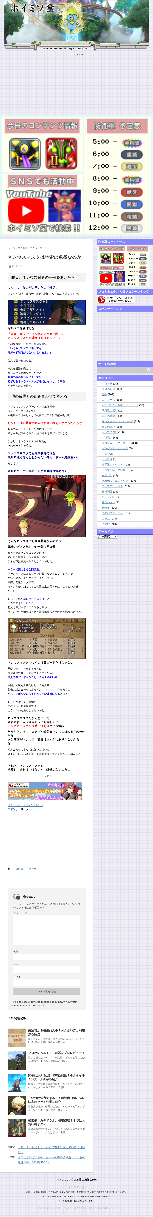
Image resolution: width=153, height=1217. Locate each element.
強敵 (104, 394)
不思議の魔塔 (110, 410)
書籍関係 (107, 491)
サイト (17, 976)
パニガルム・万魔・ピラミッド (120, 405)
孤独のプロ (108, 502)
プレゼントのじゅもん (115, 448)
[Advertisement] (76, 82)
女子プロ (107, 475)
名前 (15, 951)
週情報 (106, 507)
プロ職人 (107, 437)
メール (17, 964)
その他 (106, 523)
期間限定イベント (112, 464)
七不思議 (107, 459)
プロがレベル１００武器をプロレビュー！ (56, 1052)
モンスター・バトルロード (117, 421)
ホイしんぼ (108, 496)
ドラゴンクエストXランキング (25, 805)
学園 (104, 453)
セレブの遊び (110, 432)
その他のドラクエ (112, 513)
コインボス (108, 399)
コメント (20, 913)
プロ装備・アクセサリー (27, 868)
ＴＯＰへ (46, 775)
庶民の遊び (108, 426)
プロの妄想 (108, 388)
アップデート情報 (112, 486)
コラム (106, 518)
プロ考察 (107, 383)
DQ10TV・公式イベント (116, 480)
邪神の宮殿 (108, 415)
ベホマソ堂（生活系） (115, 469)
